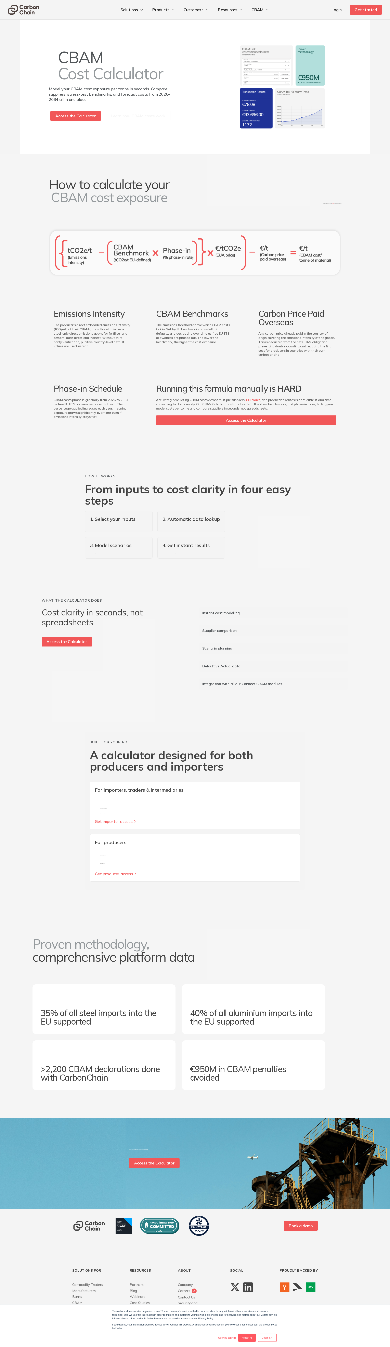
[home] (23, 10)
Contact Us (186, 1297)
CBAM (77, 1303)
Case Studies (140, 1303)
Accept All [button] (247, 1337)
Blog (133, 1291)
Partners (136, 1284)
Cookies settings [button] (227, 1337)
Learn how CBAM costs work (138, 115)
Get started (366, 9)
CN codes (253, 400)
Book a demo (301, 1225)
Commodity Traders (87, 1284)
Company (185, 1284)
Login (336, 9)
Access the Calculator (75, 115)
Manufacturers (83, 1291)
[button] (132, 9)
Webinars (137, 1296)
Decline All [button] (267, 1337)
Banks (77, 1296)
